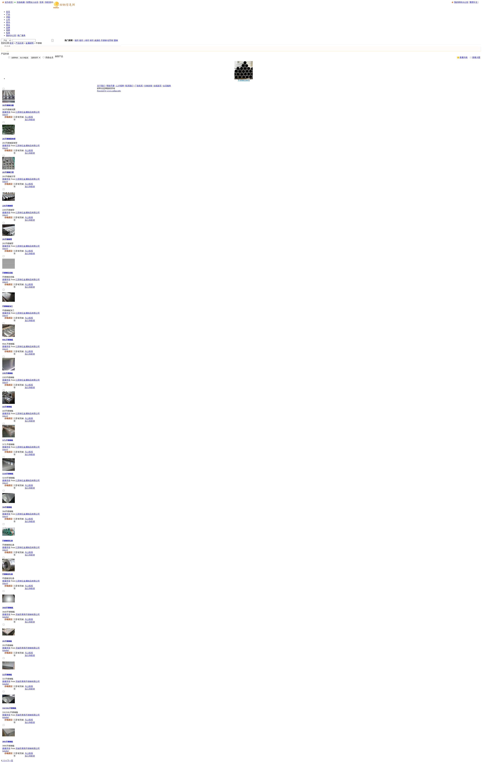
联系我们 (129, 86)
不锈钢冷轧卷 (7, 574)
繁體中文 (474, 2)
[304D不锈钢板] (8, 604)
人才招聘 (120, 86)
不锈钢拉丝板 (7, 273)
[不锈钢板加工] (8, 303)
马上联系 (29, 117)
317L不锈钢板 (7, 440)
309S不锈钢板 (7, 742)
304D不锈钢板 (7, 608)
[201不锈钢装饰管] (8, 135)
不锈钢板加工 (7, 306)
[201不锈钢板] (8, 638)
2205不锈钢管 (7, 206)
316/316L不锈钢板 (9, 708)
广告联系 (139, 86)
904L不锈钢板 (7, 340)
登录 (42, 2)
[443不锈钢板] (8, 403)
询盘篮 (48, 2)
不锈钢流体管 (244, 80)
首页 (12, 43)
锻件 (77, 40)
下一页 (10, 760)
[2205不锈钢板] (8, 370)
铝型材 (110, 40)
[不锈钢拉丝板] (8, 269)
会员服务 (167, 86)
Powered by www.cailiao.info (109, 91)
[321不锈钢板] (8, 671)
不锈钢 (104, 40)
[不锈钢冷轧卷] (8, 571)
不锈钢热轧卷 (7, 541)
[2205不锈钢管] (8, 202)
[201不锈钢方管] (8, 169)
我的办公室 (11, 35)
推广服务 (21, 35)
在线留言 (158, 86)
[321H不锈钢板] (8, 470)
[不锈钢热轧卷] (8, 537)
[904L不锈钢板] (8, 336)
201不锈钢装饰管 (8, 139)
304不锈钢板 (7, 507)
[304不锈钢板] (8, 504)
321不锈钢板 (7, 675)
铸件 (87, 40)
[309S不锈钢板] (8, 738)
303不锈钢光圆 (8, 105)
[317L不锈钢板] (8, 437)
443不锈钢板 (7, 407)
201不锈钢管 (7, 239)
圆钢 (116, 40)
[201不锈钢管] (8, 236)
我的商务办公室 (461, 2)
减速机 (97, 40)
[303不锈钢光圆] (8, 102)
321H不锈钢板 (7, 474)
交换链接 (148, 86)
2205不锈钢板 (7, 373)
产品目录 (20, 43)
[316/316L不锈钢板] (8, 705)
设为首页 (9, 2)
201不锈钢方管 (8, 172)
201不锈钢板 (7, 641)
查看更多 (6, 112)
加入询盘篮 (30, 120)
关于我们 (101, 86)
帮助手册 (110, 86)
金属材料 (30, 43)
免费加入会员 (32, 2)
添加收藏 (21, 2)
